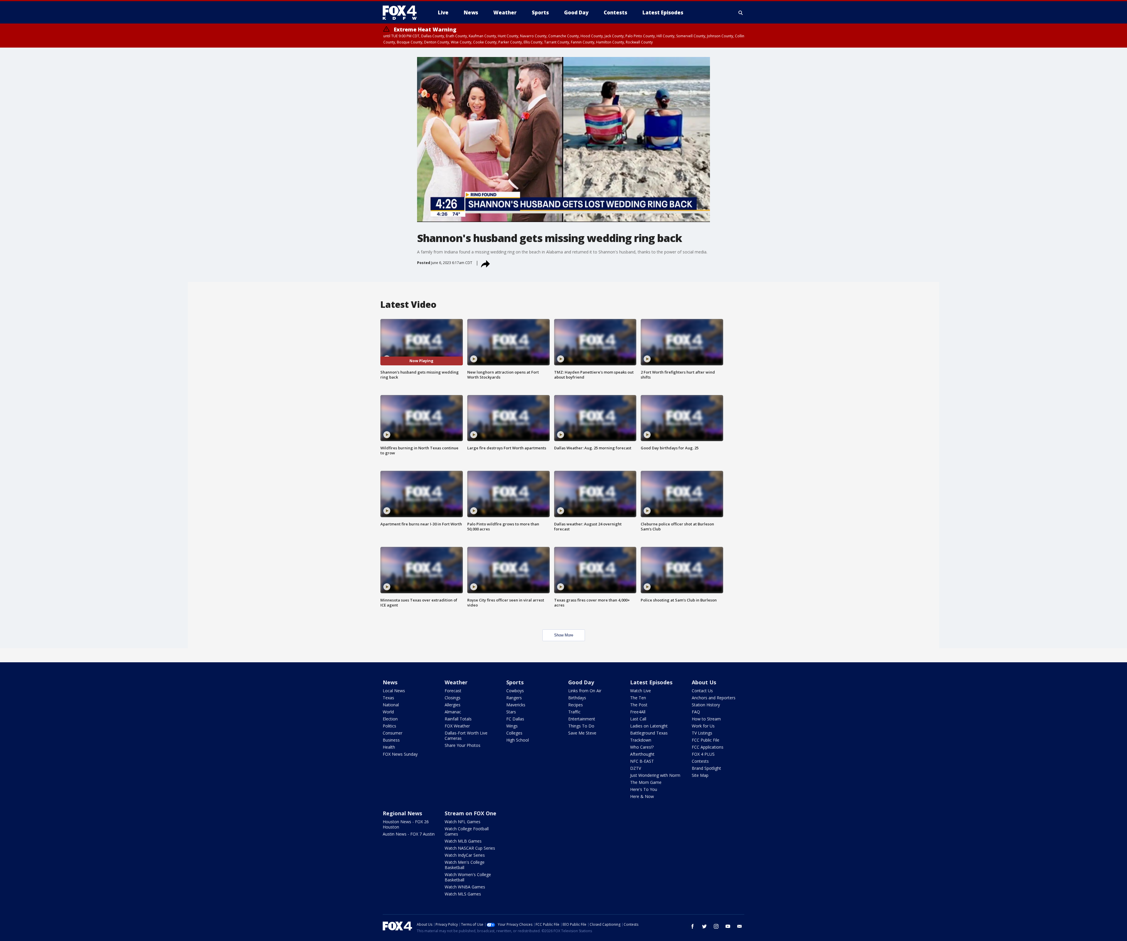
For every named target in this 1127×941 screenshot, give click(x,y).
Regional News (402, 813)
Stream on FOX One (470, 813)
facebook (692, 926)
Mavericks (515, 705)
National (391, 705)
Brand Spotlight (706, 768)
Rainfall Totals (458, 719)
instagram (716, 926)
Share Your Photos (462, 745)
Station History (706, 705)
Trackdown (640, 740)
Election (390, 719)
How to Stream (706, 719)
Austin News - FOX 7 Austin (409, 834)
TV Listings (702, 733)
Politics (389, 726)
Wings (512, 726)
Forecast (453, 690)
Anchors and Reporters (713, 697)
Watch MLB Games (463, 841)
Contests (700, 761)
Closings (452, 697)
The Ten (638, 697)
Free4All (637, 712)
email (739, 926)
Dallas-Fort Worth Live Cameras (466, 735)
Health (389, 747)
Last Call (638, 719)
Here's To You (643, 789)
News (390, 682)
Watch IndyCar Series (465, 855)
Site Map (700, 775)
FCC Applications (707, 747)
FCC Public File (705, 740)
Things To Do (581, 726)
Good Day (581, 682)
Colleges (514, 733)
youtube (728, 926)
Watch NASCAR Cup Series (470, 848)
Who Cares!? (642, 747)
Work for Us (703, 726)
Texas (388, 697)
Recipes (575, 705)
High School (517, 740)
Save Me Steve (582, 733)
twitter (704, 926)
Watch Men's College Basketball (465, 864)
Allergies (452, 705)
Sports (515, 682)
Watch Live (640, 690)
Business (391, 740)
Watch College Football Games (467, 831)
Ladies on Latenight (649, 726)
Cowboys (515, 690)
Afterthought (642, 754)
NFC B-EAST (642, 761)
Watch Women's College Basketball (468, 877)
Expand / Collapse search (740, 12)
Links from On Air (584, 690)
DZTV (635, 768)
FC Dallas (515, 719)
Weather (456, 682)
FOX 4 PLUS (703, 754)
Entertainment (581, 719)
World (388, 712)
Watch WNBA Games (465, 887)
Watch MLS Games (463, 894)
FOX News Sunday (400, 754)
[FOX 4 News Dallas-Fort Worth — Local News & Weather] (402, 13)
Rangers (514, 697)
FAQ (696, 712)
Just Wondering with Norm (655, 775)
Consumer (392, 733)
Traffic (574, 712)
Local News (394, 690)
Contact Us (702, 690)
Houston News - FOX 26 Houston (406, 824)
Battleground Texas (649, 733)
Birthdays (577, 697)
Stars (511, 712)
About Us (704, 682)
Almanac (453, 712)
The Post (638, 705)
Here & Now (642, 796)
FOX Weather (457, 726)
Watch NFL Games (462, 821)
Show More (563, 635)
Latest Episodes (651, 682)
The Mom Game (646, 782)
